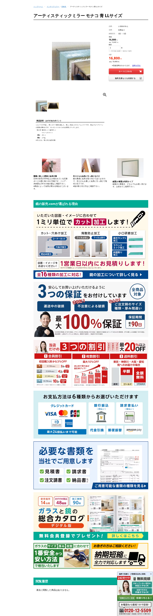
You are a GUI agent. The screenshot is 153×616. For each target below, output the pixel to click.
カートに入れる (125, 71)
